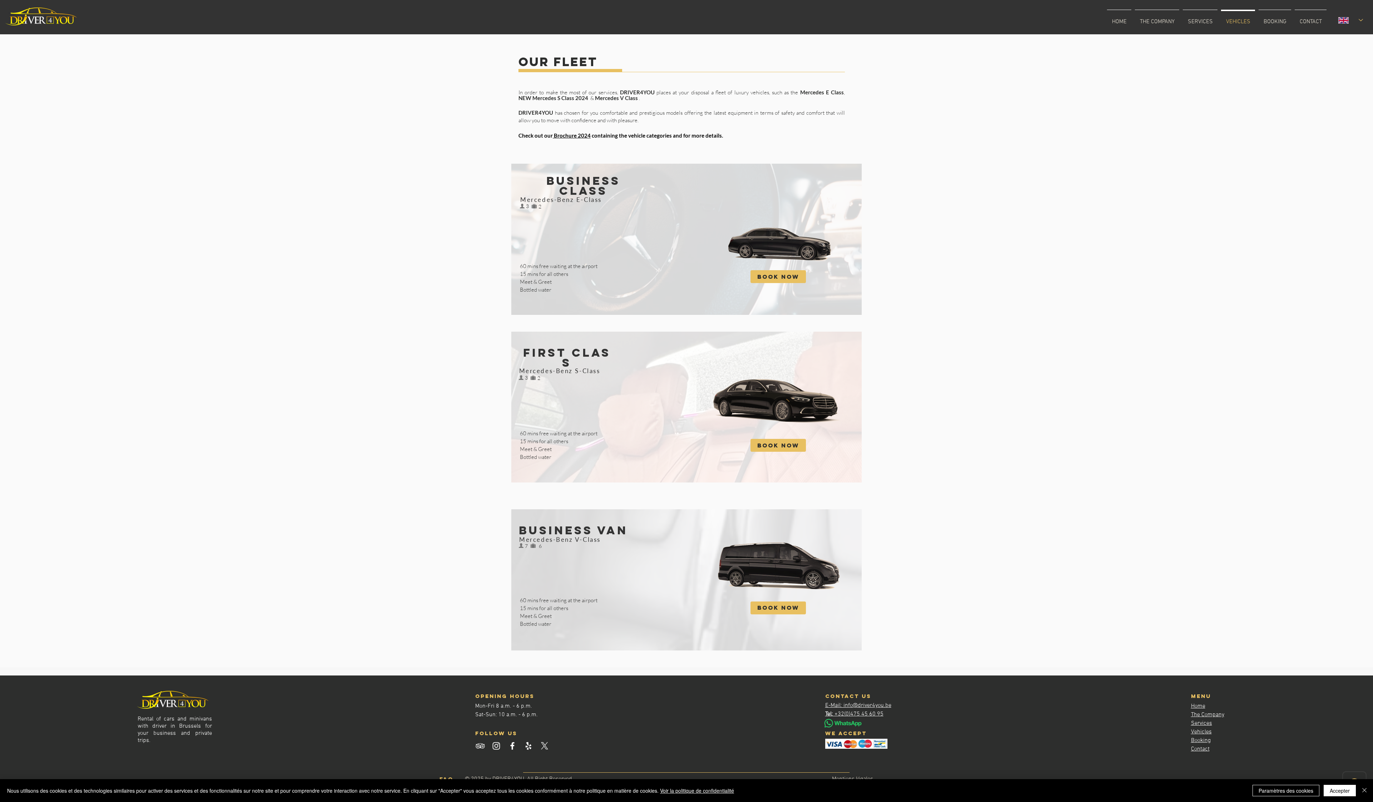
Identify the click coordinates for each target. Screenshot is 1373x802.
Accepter (1340, 790)
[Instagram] (496, 746)
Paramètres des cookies (1286, 790)
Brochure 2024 (572, 135)
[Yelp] (528, 746)
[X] (545, 746)
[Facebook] (512, 746)
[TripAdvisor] (480, 746)
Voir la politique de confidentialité (697, 790)
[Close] (1364, 790)
